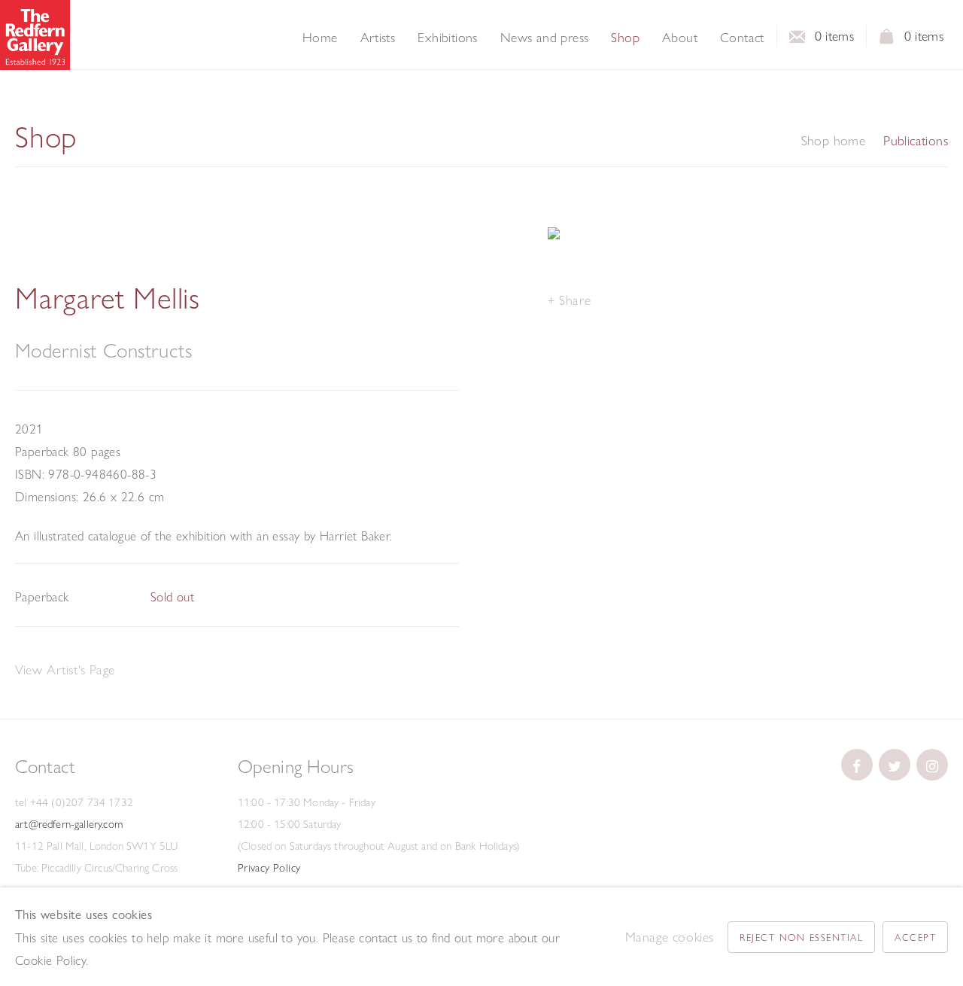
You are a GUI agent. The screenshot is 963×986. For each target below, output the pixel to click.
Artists (378, 37)
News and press (544, 37)
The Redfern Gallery (35, 35)
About (679, 37)
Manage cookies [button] (669, 936)
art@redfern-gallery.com (69, 824)
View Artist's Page (65, 669)
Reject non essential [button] (801, 937)
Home (320, 37)
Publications (915, 140)
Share (575, 300)
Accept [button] (915, 937)
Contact (742, 37)
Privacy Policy (269, 868)
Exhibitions (447, 37)
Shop (625, 37)
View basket (887, 40)
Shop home (833, 140)
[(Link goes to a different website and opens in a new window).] (857, 765)
